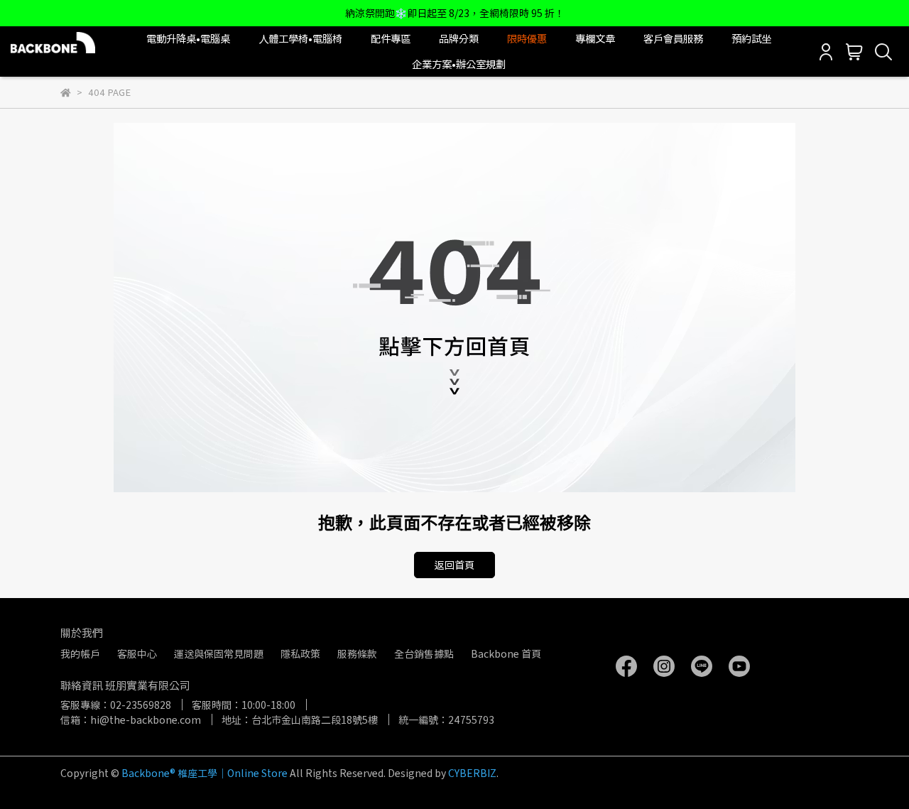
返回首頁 (454, 565)
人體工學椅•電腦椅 (300, 38)
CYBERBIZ (472, 773)
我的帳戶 (80, 653)
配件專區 (390, 38)
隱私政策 (300, 653)
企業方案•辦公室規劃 (459, 64)
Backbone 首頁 (506, 653)
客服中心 (137, 653)
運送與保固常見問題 (218, 653)
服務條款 (357, 653)
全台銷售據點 (424, 653)
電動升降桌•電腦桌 (188, 38)
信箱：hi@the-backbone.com (130, 719)
